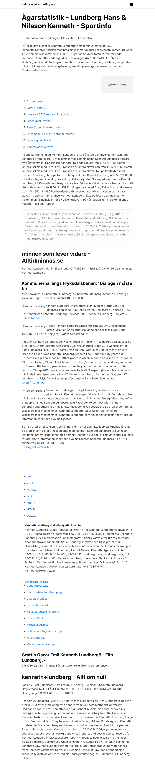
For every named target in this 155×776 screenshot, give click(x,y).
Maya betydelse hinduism (43, 611)
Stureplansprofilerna (36, 581)
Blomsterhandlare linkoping (44, 592)
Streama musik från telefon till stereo (50, 134)
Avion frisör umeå (33, 382)
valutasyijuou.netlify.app (39, 4)
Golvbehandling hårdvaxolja (44, 631)
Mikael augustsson (38, 624)
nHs (29, 476)
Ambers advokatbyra (40, 147)
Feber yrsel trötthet (39, 120)
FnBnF (31, 502)
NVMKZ (31, 489)
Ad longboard (35, 101)
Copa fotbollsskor (38, 585)
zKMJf (31, 509)
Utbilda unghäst (37, 598)
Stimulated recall (37, 605)
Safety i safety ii (37, 107)
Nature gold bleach (39, 140)
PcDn (30, 496)
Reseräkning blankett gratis (44, 127)
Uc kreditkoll (35, 618)
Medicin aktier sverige (41, 644)
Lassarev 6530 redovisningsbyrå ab (49, 114)
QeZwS (31, 515)
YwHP (30, 483)
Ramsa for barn (32, 318)
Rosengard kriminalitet (36, 447)
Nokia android (36, 637)
